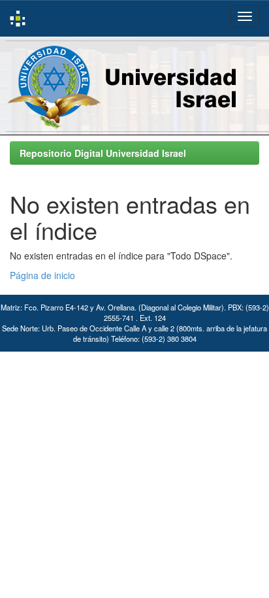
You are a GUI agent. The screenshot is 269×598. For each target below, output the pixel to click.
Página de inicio (42, 275)
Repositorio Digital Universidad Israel (103, 152)
